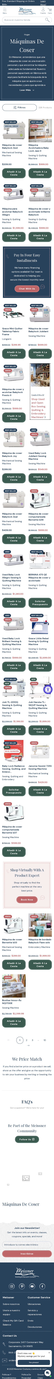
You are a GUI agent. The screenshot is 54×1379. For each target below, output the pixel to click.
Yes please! (34, 1362)
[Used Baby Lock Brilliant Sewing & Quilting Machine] (14, 624)
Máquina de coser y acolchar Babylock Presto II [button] (13, 392)
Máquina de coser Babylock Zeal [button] (12, 515)
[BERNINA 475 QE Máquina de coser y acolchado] (40, 560)
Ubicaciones (34, 1304)
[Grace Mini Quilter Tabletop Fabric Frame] (14, 314)
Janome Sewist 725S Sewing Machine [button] (40, 767)
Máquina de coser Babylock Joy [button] (12, 455)
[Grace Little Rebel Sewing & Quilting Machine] (40, 624)
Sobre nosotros (11, 1304)
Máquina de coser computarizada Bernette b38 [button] (38, 516)
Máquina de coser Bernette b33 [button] (12, 941)
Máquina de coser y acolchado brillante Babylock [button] (39, 211)
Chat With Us (27, 288)
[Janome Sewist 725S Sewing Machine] (40, 751)
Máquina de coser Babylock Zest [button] (12, 147)
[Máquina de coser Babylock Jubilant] (40, 314)
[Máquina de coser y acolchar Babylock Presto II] (14, 375)
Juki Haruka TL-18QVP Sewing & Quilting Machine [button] (38, 705)
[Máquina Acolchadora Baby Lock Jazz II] (40, 130)
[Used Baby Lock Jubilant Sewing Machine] (40, 438)
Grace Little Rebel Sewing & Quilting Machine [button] (39, 641)
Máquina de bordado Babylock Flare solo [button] (40, 941)
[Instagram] (12, 1286)
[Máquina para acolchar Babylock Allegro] (14, 194)
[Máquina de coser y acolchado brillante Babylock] (40, 194)
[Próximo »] (28, 1046)
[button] (5, 11)
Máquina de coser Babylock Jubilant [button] (38, 330)
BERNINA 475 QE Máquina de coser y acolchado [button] (39, 577)
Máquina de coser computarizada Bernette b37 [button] (12, 829)
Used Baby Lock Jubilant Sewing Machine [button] (37, 456)
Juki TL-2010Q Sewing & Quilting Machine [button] (12, 705)
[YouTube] (32, 1286)
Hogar (27, 34)
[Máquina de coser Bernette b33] (14, 925)
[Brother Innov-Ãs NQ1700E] (14, 986)
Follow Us (25, 1139)
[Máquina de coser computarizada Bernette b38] (40, 499)
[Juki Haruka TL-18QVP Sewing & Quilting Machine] (40, 687)
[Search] (47, 20)
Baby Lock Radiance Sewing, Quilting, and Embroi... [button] (13, 769)
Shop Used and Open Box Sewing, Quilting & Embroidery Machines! (38, 408)
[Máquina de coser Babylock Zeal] (14, 499)
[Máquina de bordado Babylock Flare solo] (40, 925)
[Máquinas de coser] (40, 375)
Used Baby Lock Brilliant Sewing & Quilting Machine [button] (11, 641)
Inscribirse (27, 1253)
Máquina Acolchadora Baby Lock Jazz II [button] (39, 148)
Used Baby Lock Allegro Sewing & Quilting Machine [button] (11, 577)
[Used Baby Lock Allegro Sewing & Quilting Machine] (14, 560)
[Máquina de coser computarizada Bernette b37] (14, 812)
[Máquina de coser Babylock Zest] (14, 130)
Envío (30, 1320)
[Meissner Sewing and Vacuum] (27, 11)
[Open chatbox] (48, 1373)
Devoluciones (35, 1326)
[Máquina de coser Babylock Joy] (14, 438)
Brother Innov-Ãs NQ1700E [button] (11, 1002)
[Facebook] (42, 1286)
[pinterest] (22, 1286)
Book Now (27, 899)
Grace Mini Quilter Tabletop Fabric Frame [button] (12, 331)
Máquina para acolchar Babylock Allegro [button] (12, 211)
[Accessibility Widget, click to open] (48, 689)
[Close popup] (49, 1352)
